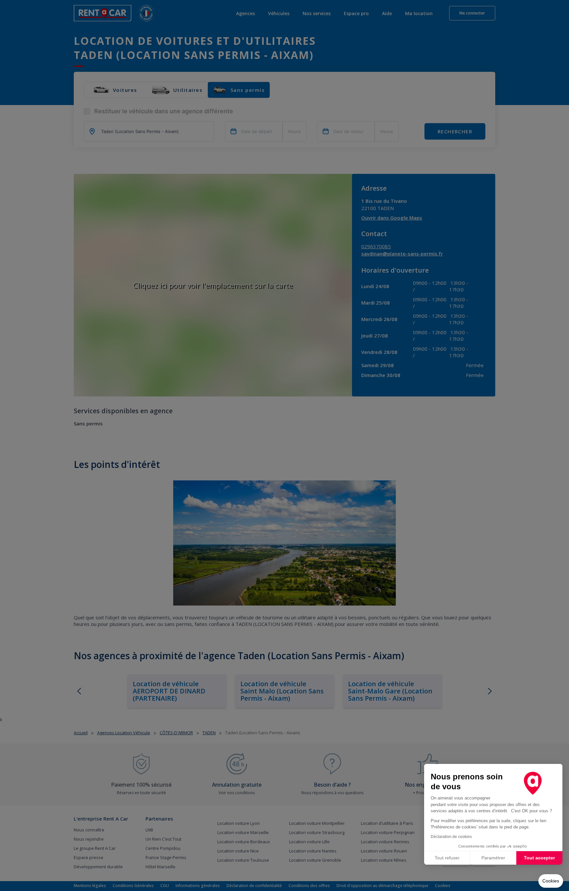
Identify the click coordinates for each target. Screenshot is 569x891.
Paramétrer (493, 857)
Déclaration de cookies (451, 836)
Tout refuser (447, 857)
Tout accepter (539, 857)
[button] (550, 881)
